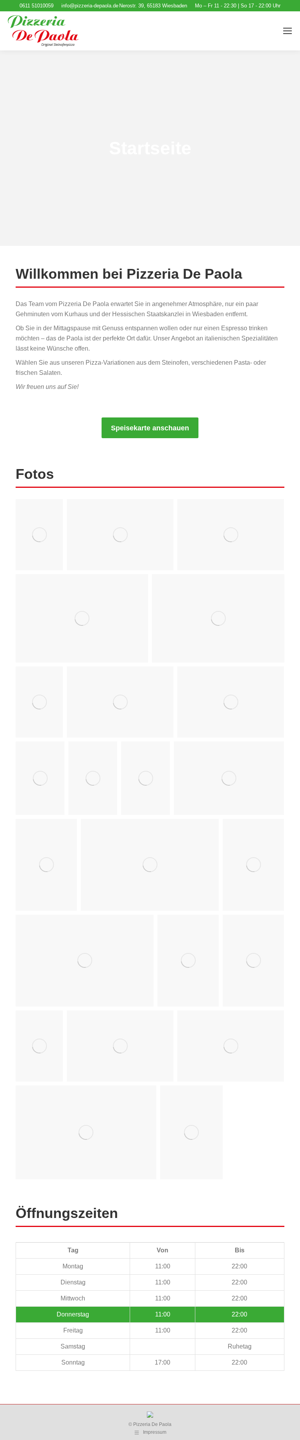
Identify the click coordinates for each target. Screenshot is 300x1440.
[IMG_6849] (253, 961)
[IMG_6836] (150, 865)
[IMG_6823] (120, 702)
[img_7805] (40, 778)
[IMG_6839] (253, 865)
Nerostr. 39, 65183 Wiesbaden (153, 6)
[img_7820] (86, 1132)
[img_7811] (230, 1046)
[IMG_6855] (39, 1046)
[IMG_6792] (82, 618)
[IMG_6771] (39, 534)
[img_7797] (46, 865)
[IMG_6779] (120, 534)
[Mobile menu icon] (287, 31)
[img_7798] (188, 961)
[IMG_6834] (145, 778)
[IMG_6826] (92, 778)
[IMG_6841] (85, 961)
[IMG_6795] (39, 702)
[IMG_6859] (120, 1046)
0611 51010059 (37, 6)
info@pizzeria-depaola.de (89, 6)
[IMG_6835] (229, 778)
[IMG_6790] (230, 534)
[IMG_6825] (230, 702)
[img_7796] (218, 618)
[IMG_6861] (191, 1132)
